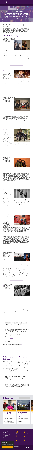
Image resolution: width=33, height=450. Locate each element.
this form (11, 337)
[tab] (15, 426)
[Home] (6, 2)
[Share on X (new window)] (8, 392)
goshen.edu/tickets (8, 335)
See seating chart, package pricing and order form (12, 344)
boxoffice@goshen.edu (15, 31)
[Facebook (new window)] (24, 447)
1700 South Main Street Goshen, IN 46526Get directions (8, 435)
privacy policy (11, 443)
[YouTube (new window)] (29, 447)
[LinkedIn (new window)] (26, 447)
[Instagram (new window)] (22, 447)
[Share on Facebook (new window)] (6, 392)
